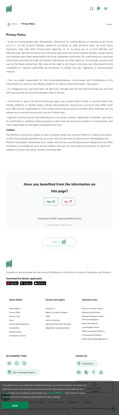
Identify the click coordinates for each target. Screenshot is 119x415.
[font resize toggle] (17, 363)
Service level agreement (19, 323)
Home (14, 24)
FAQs (48, 316)
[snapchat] (101, 372)
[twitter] (86, 372)
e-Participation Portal (90, 327)
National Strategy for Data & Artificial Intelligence (93, 317)
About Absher (14, 308)
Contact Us (50, 308)
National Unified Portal (91, 312)
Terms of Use (14, 316)
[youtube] (79, 372)
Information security (17, 335)
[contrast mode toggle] (9, 363)
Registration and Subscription (57, 327)
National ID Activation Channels (58, 323)
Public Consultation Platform (93, 331)
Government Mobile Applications (95, 338)
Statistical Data (15, 331)
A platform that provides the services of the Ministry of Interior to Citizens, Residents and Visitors (58, 272)
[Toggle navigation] (105, 8)
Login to (56, 241)
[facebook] (93, 372)
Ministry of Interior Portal (92, 308)
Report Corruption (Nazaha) (56, 312)
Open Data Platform (89, 323)
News (11, 320)
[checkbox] (51, 201)
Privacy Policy (15, 312)
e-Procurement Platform (92, 334)
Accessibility (14, 327)
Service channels (53, 320)
